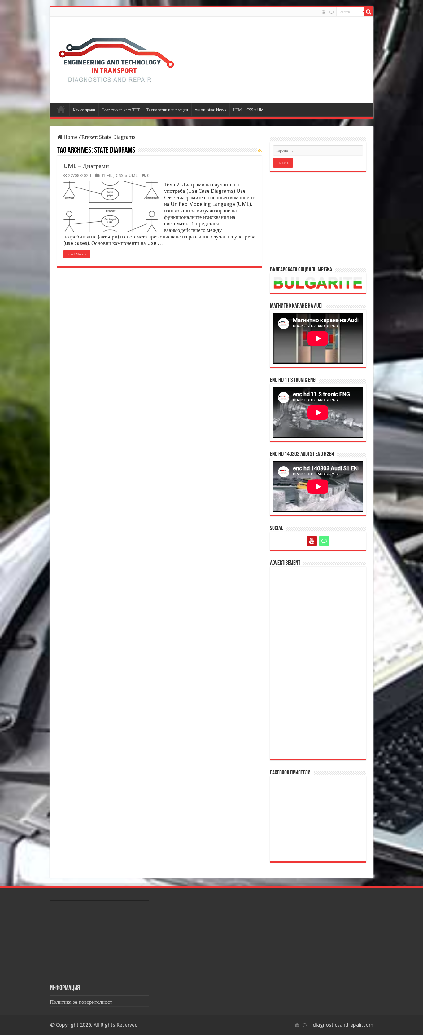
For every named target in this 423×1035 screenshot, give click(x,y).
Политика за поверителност (81, 1002)
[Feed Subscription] (260, 150)
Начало (61, 109)
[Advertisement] (318, 218)
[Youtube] (323, 12)
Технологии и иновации (167, 110)
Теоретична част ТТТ (121, 110)
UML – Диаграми (86, 166)
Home (70, 137)
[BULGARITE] (331, 12)
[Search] (368, 11)
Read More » (76, 254)
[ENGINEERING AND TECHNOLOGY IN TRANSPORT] (116, 58)
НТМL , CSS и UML (249, 110)
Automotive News (210, 110)
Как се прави (84, 110)
